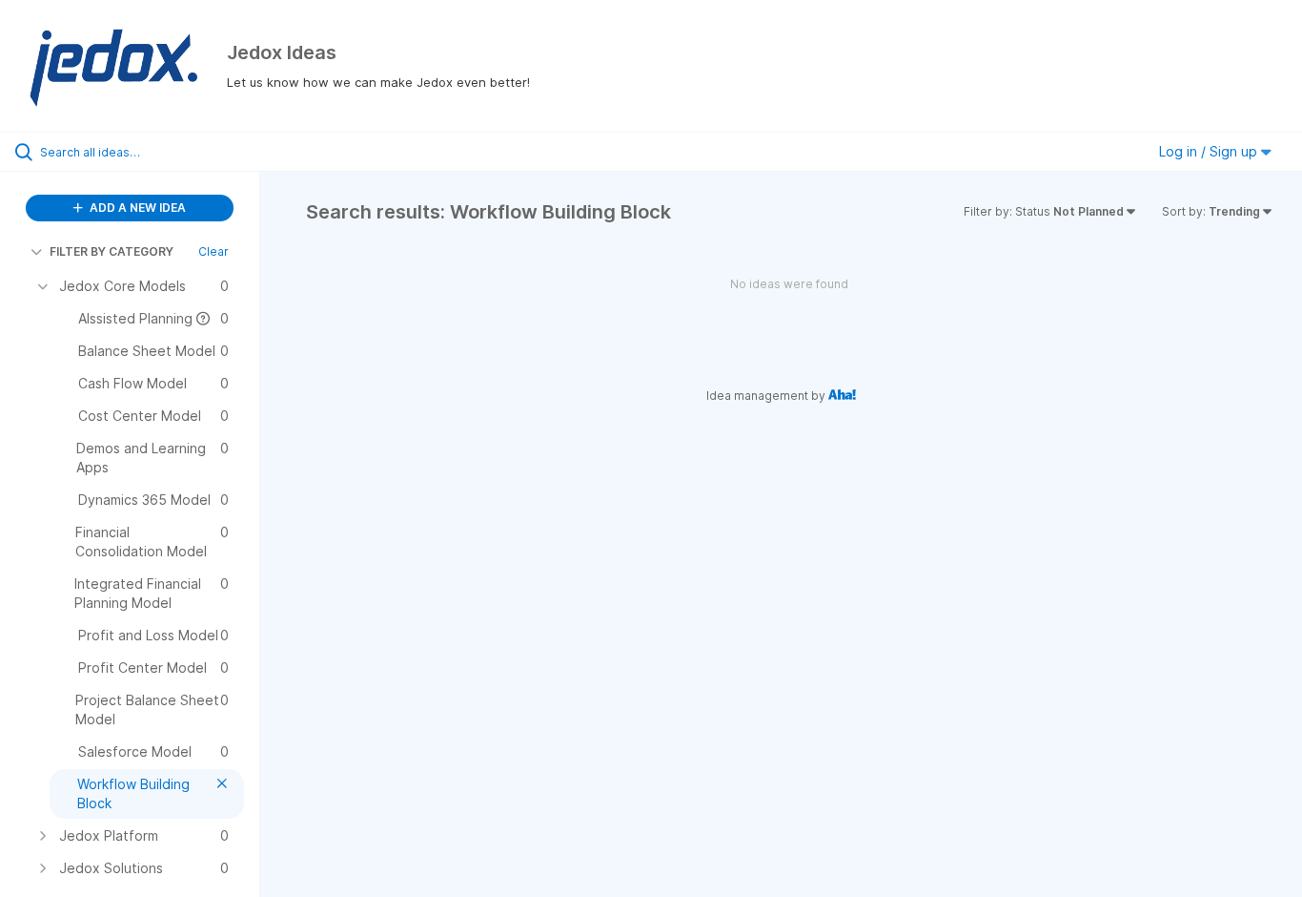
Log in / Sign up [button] (1210, 151)
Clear (213, 251)
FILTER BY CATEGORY (111, 251)
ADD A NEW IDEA (136, 207)
